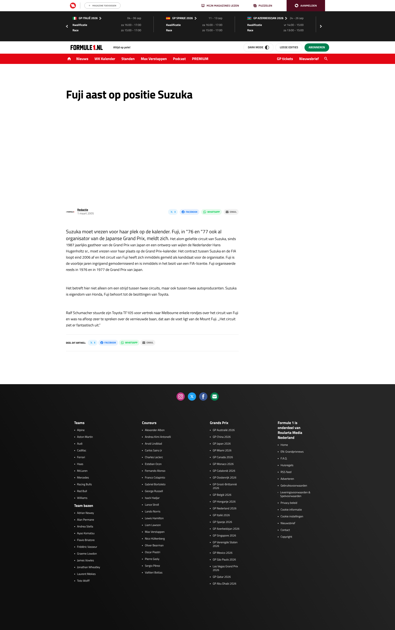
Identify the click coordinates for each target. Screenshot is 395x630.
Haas (80, 464)
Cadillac (81, 450)
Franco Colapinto (155, 478)
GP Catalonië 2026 (224, 471)
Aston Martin (85, 437)
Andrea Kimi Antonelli (158, 437)
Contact (285, 530)
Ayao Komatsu (86, 533)
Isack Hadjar (152, 498)
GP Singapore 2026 (224, 536)
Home (284, 445)
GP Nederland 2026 (224, 508)
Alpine (81, 430)
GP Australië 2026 (224, 430)
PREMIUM (200, 58)
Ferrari (81, 457)
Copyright (286, 537)
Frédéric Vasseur (87, 547)
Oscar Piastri (152, 552)
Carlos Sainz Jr (153, 450)
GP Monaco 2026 (223, 464)
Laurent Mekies (86, 574)
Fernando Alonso (155, 471)
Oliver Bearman (154, 545)
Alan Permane (85, 520)
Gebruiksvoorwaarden (294, 486)
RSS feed (286, 472)
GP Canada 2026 (223, 457)
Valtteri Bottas (153, 573)
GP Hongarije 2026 (224, 502)
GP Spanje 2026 (222, 522)
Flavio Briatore (86, 540)
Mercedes (83, 478)
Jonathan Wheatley (88, 567)
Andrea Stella (85, 526)
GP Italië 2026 (221, 515)
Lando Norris (152, 511)
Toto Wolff (83, 581)
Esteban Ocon (153, 464)
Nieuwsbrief (309, 58)
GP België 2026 (222, 495)
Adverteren (287, 479)
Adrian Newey (85, 513)
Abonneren (317, 47)
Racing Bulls (84, 484)
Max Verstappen (154, 58)
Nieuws (82, 58)
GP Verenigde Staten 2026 (225, 544)
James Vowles (85, 560)
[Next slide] (322, 26)
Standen (128, 58)
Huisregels (287, 465)
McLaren (82, 471)
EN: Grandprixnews (292, 452)
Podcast (179, 58)
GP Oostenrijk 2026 (224, 478)
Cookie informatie (291, 510)
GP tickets (285, 58)
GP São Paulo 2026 (224, 560)
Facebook (191, 212)
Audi (79, 444)
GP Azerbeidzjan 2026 (226, 529)
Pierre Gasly (152, 559)
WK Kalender (104, 58)
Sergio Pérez (152, 566)
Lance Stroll (152, 505)
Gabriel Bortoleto (155, 484)
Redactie (82, 210)
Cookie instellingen (292, 516)
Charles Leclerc (154, 457)
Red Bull (82, 491)
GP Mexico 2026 (222, 553)
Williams (82, 498)
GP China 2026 (222, 437)
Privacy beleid (289, 503)
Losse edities (289, 47)
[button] (306, 5)
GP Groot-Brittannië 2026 (225, 486)
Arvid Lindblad (153, 444)
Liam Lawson (153, 525)
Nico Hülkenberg (155, 539)
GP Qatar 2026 (222, 577)
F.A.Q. (284, 458)
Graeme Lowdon (87, 554)
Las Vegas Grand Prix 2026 (225, 568)
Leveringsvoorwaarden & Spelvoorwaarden (295, 494)
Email (233, 212)
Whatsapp (213, 212)
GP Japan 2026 (222, 444)
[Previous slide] (67, 26)
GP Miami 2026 (222, 450)
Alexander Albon (155, 430)
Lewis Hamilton (154, 518)
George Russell (154, 491)
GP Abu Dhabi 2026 (224, 584)
